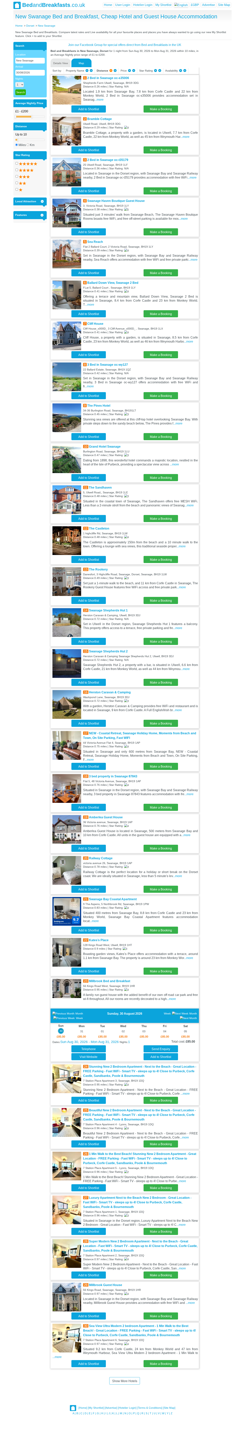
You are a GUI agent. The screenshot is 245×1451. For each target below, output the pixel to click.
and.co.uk (53, 5)
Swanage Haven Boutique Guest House (116, 200)
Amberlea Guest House (106, 817)
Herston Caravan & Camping (110, 692)
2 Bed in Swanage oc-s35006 (108, 78)
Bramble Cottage (99, 119)
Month (79, 1013)
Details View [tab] (60, 63)
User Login (122, 5)
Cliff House (95, 323)
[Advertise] (111, 1407)
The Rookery (98, 569)
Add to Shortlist (88, 109)
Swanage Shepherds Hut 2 (108, 651)
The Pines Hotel (98, 405)
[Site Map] (169, 1407)
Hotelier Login (142, 5)
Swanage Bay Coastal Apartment (113, 899)
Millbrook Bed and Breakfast (109, 981)
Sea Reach (95, 241)
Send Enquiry (161, 1049)
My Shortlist (163, 5)
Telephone (88, 1049)
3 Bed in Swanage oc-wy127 (107, 364)
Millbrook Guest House (105, 1285)
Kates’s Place (99, 940)
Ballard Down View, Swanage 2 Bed (112, 282)
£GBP (195, 5)
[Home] (82, 1407)
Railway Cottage (101, 858)
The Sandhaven (100, 487)
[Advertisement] (214, 99)
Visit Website (88, 1056)
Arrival (19, 66)
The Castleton (99, 528)
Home (108, 5)
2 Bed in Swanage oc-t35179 (107, 160)
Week (79, 1018)
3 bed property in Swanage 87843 (113, 776)
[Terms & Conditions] (149, 1407)
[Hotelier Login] (127, 1407)
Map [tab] (81, 63)
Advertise (208, 5)
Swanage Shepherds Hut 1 (108, 610)
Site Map (224, 5)
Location (20, 54)
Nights (19, 78)
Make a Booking (161, 109)
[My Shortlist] (96, 1407)
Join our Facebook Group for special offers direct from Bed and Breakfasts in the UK (124, 45)
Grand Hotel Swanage (105, 446)
